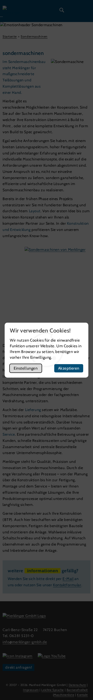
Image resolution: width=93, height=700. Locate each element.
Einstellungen (26, 368)
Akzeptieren (68, 368)
